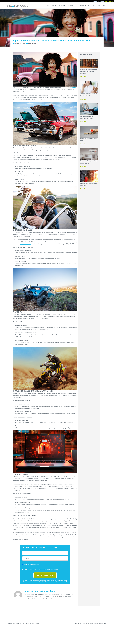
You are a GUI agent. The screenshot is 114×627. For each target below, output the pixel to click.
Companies (90, 5)
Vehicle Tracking (71, 5)
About (79, 623)
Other (98, 5)
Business (82, 5)
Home (48, 5)
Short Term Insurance (58, 5)
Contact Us (84, 623)
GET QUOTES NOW (45, 575)
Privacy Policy (54, 569)
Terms (47, 569)
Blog (104, 5)
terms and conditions (33, 564)
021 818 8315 (109, 1)
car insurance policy (25, 244)
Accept (31, 564)
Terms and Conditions (93, 623)
